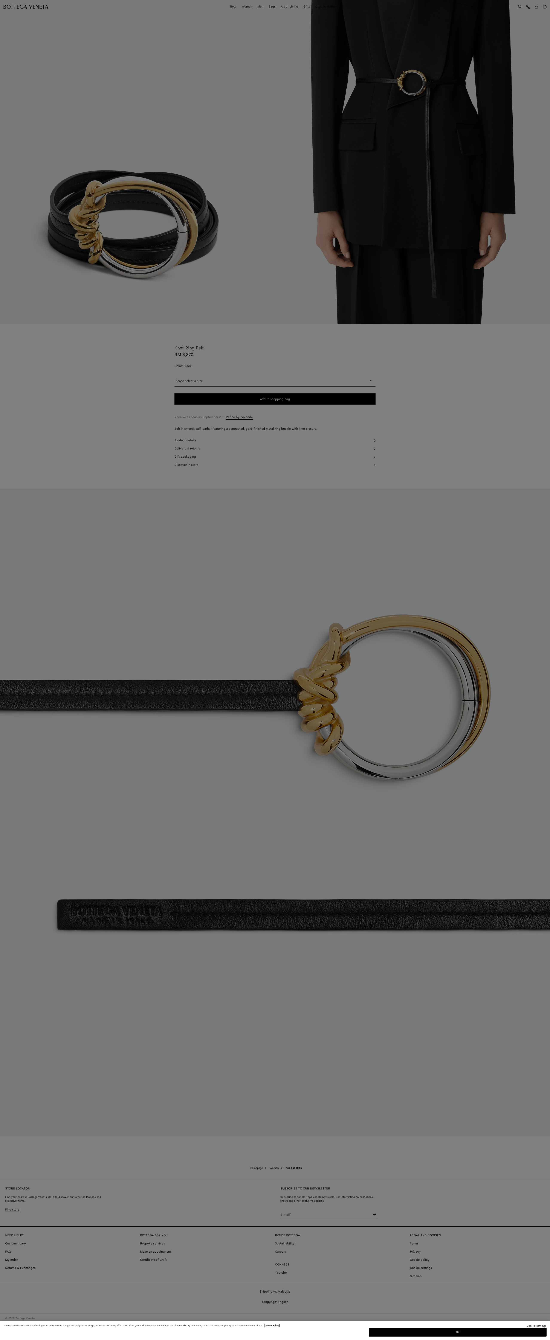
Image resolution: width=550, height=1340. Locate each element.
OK (458, 1332)
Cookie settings (537, 1326)
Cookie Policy (272, 1325)
